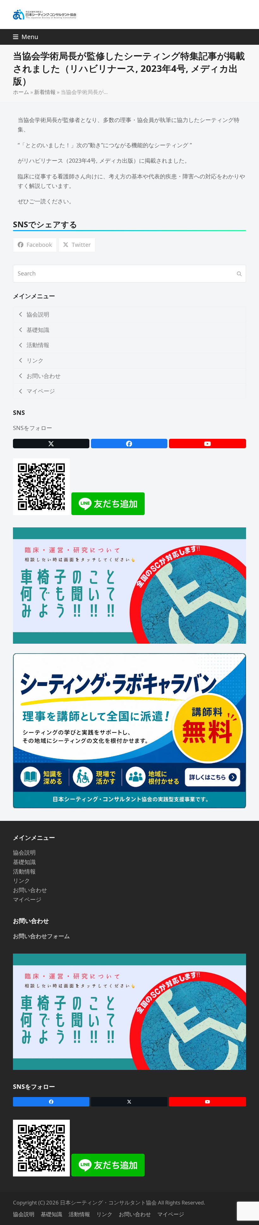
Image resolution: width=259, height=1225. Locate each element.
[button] (25, 36)
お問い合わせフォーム (41, 936)
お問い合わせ (30, 890)
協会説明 (24, 852)
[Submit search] (239, 273)
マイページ (27, 899)
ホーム (21, 92)
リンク (21, 880)
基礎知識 (24, 862)
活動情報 (24, 871)
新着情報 (45, 92)
